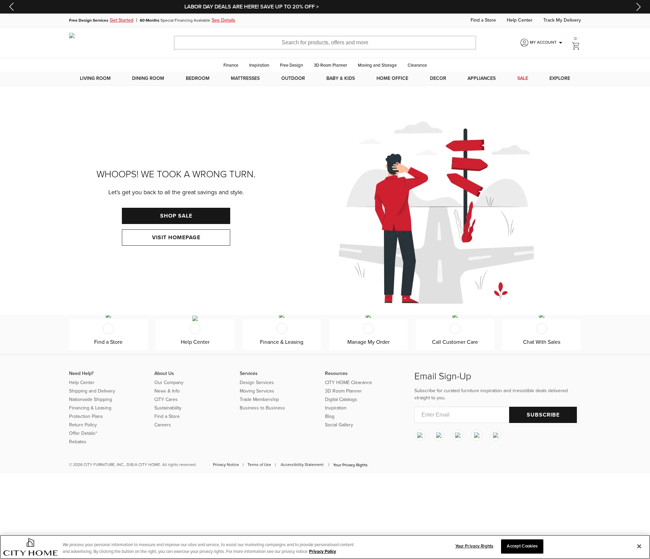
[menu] (325, 78)
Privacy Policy (322, 551)
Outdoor (293, 78)
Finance (230, 65)
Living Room (95, 78)
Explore (559, 78)
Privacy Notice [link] (226, 464)
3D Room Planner (330, 65)
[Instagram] (419, 435)
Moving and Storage (377, 65)
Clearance (417, 65)
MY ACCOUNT (547, 43)
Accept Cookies (522, 546)
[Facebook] (438, 435)
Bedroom (198, 78)
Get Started (121, 20)
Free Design (291, 65)
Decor (438, 78)
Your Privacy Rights (350, 465)
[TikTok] (495, 435)
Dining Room (148, 78)
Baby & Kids (340, 78)
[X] (457, 435)
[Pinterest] (476, 435)
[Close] (639, 546)
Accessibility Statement (302, 464)
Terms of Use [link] (259, 464)
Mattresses (245, 78)
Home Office (392, 78)
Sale (522, 78)
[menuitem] (95, 78)
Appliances (482, 78)
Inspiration (259, 65)
